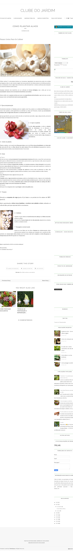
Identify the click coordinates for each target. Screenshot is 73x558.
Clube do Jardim (38, 10)
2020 (57, 512)
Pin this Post (40, 268)
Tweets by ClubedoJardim (60, 322)
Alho (21, 272)
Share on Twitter (27, 268)
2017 (57, 519)
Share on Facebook (13, 268)
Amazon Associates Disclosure (36, 542)
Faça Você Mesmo (56, 18)
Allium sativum (25, 272)
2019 (57, 515)
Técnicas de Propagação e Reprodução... (22, 310)
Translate (65, 64)
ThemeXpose (12, 548)
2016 (57, 521)
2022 (57, 502)
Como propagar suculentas (5, 309)
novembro (59, 506)
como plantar (32, 272)
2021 (57, 504)
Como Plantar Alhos (61, 508)
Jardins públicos (29, 18)
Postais (61, 422)
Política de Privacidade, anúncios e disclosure (36, 540)
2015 (57, 523)
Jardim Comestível (43, 18)
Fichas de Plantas (5, 18)
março (58, 510)
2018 (57, 517)
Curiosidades (18, 18)
